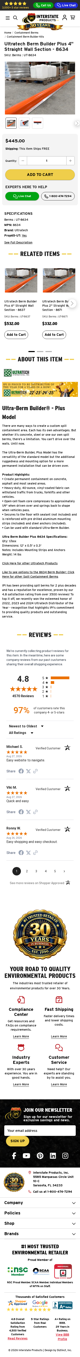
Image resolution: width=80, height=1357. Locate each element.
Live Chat (68, 5)
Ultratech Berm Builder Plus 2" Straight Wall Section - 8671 (58, 306)
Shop (9, 1223)
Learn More (21, 1036)
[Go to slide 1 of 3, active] (31, 351)
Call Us (45, 5)
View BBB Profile (62, 1337)
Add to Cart (16, 335)
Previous (3, 123)
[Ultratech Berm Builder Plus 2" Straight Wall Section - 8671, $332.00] (59, 280)
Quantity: (11, 160)
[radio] (58, 677)
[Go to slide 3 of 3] (48, 351)
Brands (11, 1233)
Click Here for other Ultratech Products (30, 563)
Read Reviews (18, 1338)
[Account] (65, 17)
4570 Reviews (26, 696)
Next (77, 123)
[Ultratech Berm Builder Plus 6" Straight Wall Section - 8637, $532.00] (21, 280)
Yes (24, 235)
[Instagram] (65, 1156)
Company (13, 1202)
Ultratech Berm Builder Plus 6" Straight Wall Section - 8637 (20, 306)
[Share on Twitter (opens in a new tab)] (28, 771)
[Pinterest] (40, 1156)
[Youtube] (26, 1156)
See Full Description (18, 242)
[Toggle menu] (7, 18)
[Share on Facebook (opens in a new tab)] (21, 771)
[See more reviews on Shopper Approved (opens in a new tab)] (35, 771)
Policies (12, 1212)
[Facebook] (14, 1156)
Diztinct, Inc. (64, 1350)
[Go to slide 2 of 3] (40, 351)
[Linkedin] (53, 1156)
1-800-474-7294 (59, 196)
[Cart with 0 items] (73, 17)
